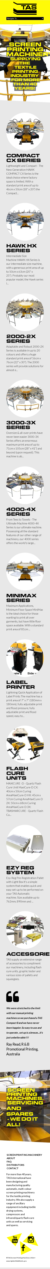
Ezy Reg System (20, 870)
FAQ (9, 1161)
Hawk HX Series (21, 248)
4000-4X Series (21, 511)
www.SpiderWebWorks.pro (16, 1261)
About (11, 1158)
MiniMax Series (21, 598)
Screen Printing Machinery (24, 1154)
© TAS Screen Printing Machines (20, 1258)
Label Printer (20, 684)
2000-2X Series (21, 338)
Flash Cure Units (17, 773)
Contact (12, 1168)
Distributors (15, 1164)
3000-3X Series (21, 425)
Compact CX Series (23, 158)
